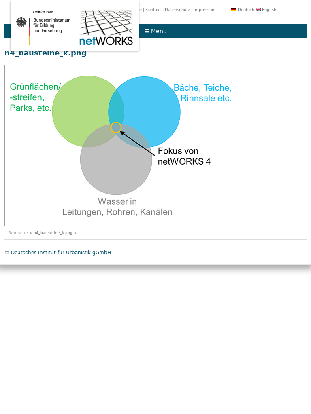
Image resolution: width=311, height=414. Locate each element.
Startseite (18, 233)
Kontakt (153, 9)
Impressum (205, 9)
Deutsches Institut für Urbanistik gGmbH (61, 253)
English (268, 9)
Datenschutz (177, 9)
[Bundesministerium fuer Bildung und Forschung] (41, 51)
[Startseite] (108, 51)
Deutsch (245, 9)
